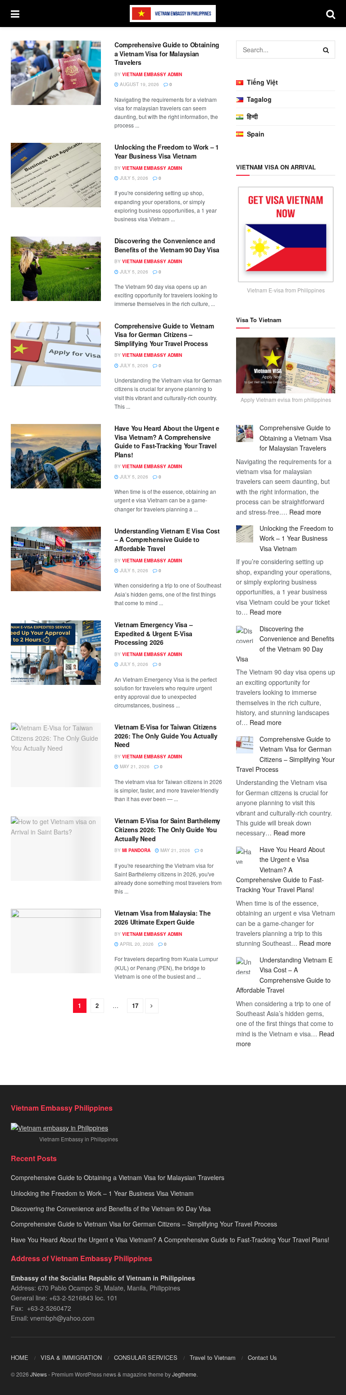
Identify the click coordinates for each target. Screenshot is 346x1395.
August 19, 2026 (138, 84)
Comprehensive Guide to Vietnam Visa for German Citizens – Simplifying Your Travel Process (164, 334)
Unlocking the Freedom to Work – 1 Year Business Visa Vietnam (166, 151)
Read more (305, 511)
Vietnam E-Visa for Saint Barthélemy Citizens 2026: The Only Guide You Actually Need (167, 829)
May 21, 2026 (134, 766)
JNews (38, 1374)
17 (135, 1005)
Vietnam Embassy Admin (152, 74)
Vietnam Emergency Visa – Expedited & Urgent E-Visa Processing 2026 (153, 633)
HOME (19, 1357)
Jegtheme (184, 1374)
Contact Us (262, 1357)
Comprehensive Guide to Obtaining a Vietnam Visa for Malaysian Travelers (166, 53)
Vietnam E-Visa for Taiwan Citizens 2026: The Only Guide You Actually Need (166, 735)
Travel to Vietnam (213, 1357)
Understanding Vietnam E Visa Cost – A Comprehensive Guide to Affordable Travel (167, 539)
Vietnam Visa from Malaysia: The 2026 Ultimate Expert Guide (162, 917)
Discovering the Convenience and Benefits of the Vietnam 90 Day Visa (166, 245)
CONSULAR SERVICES (146, 1357)
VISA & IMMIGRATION (71, 1357)
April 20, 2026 (136, 944)
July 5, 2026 (133, 178)
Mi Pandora (136, 850)
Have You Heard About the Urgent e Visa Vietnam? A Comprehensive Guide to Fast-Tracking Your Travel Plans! (166, 441)
